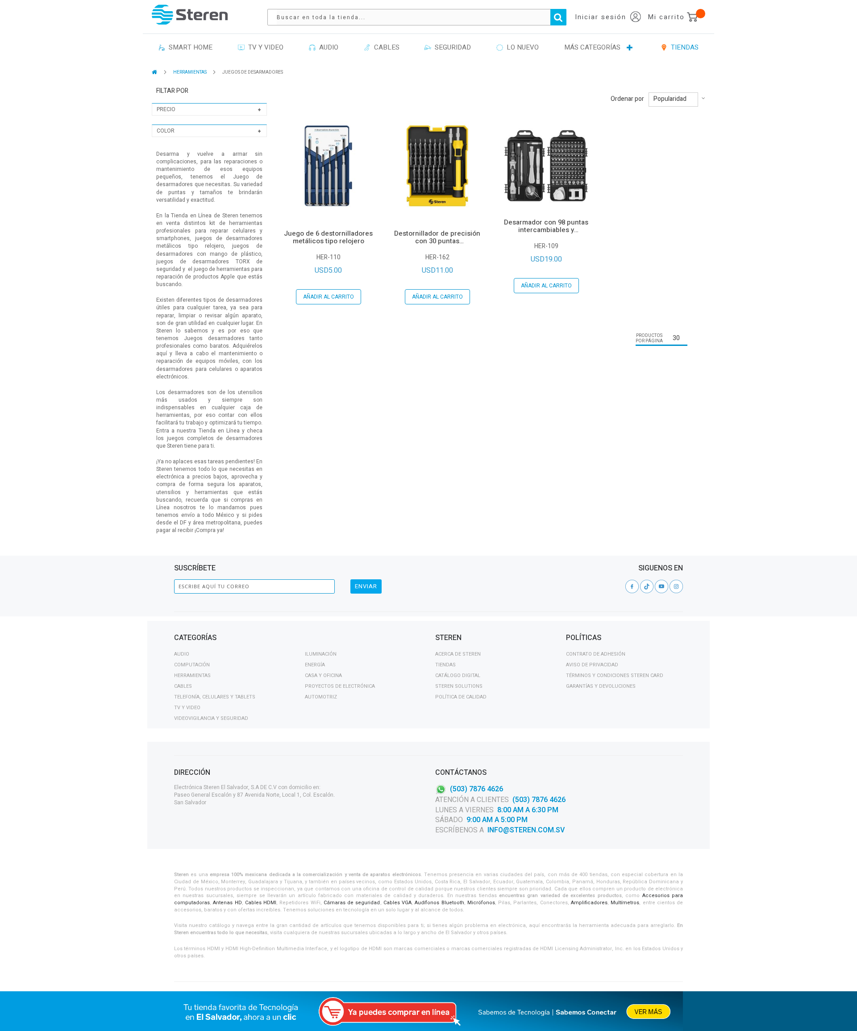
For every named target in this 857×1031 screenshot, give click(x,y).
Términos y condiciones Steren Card (614, 675)
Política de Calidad (461, 697)
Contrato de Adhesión (595, 654)
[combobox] (421, 17)
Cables (183, 686)
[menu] (428, 47)
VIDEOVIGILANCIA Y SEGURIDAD (211, 718)
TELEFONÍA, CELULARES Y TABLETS (214, 697)
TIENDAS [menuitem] (683, 47)
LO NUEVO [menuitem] (521, 47)
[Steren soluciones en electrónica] (190, 14)
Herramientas (192, 675)
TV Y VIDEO (187, 707)
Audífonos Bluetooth (439, 902)
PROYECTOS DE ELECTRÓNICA (340, 686)
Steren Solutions (459, 686)
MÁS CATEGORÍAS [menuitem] (592, 47)
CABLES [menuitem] (384, 47)
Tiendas (445, 665)
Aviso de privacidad (592, 665)
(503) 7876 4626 (476, 789)
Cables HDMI (260, 902)
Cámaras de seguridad (352, 902)
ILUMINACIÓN (321, 654)
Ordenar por (627, 99)
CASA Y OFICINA (323, 675)
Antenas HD (227, 902)
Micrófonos (481, 902)
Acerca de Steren (458, 654)
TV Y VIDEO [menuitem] (264, 47)
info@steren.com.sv (526, 830)
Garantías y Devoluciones (601, 686)
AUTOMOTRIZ (321, 697)
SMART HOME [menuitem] (188, 47)
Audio (181, 654)
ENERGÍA (315, 665)
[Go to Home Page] (155, 72)
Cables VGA (397, 902)
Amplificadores (589, 902)
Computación (192, 665)
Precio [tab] (166, 109)
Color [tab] (166, 131)
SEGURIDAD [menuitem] (451, 47)
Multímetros (625, 902)
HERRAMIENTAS (190, 72)
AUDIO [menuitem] (327, 47)
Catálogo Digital (457, 675)
